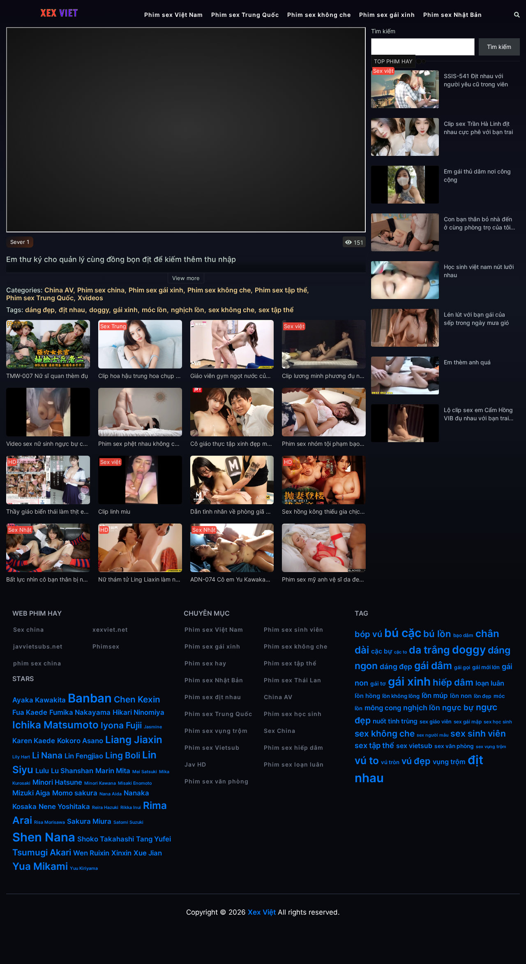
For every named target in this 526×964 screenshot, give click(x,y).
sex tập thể (275, 310)
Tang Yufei (153, 839)
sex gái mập (468, 722)
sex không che (231, 310)
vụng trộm (449, 762)
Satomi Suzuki (128, 822)
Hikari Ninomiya (138, 712)
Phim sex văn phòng (217, 781)
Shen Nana (43, 837)
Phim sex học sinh (293, 713)
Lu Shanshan (72, 771)
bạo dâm (463, 635)
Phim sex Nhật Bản (452, 14)
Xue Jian (148, 853)
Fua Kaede (29, 712)
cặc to (400, 652)
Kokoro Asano (80, 741)
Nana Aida (110, 794)
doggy (99, 310)
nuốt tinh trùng (395, 721)
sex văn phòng (454, 746)
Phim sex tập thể (281, 290)
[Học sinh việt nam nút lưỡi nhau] (405, 280)
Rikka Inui (130, 807)
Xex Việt (262, 912)
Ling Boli (122, 755)
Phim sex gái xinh (387, 14)
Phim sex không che (319, 14)
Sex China (279, 730)
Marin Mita (112, 771)
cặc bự (381, 651)
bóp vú (368, 634)
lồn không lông (401, 696)
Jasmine (153, 727)
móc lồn (154, 310)
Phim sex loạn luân (294, 764)
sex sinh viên (478, 733)
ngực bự (458, 707)
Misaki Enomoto (135, 783)
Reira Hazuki (105, 807)
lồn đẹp (482, 696)
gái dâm (433, 665)
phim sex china (37, 663)
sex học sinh (498, 722)
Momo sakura (74, 793)
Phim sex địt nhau (213, 696)
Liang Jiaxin (133, 740)
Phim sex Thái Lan (292, 680)
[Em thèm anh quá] (405, 375)
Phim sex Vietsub (212, 747)
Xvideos (90, 298)
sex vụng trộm (491, 746)
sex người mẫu (432, 735)
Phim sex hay (205, 663)
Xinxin (121, 853)
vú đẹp (416, 760)
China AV (58, 290)
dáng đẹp (40, 310)
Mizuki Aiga (31, 793)
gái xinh (125, 310)
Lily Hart (21, 757)
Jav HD (195, 764)
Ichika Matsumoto (55, 725)
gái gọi (462, 667)
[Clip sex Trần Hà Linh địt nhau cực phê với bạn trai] (405, 137)
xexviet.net (110, 629)
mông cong (383, 708)
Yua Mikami (40, 866)
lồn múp (435, 695)
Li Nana (47, 755)
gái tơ (378, 683)
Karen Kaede (33, 741)
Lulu (42, 771)
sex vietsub (414, 746)
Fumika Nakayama (80, 712)
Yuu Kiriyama (84, 868)
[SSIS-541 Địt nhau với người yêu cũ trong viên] (405, 89)
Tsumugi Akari (41, 852)
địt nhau (72, 310)
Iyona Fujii (121, 725)
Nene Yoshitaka (64, 806)
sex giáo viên (436, 721)
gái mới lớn (486, 667)
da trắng (429, 650)
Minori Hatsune (57, 782)
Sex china (28, 629)
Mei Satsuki (144, 771)
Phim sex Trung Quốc (245, 14)
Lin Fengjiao (84, 756)
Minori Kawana (100, 783)
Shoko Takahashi (105, 839)
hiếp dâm (453, 682)
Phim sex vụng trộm (216, 730)
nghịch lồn (187, 310)
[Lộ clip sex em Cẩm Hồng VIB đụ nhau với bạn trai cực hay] (405, 423)
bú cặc (402, 633)
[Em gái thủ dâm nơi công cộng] (405, 185)
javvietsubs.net (37, 646)
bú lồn (437, 633)
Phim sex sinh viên (293, 629)
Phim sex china (101, 290)
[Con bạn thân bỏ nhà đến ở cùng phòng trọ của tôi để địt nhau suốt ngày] (405, 232)
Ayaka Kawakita (39, 700)
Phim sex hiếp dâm (293, 747)
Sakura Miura (89, 821)
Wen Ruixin (91, 853)
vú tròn (390, 762)
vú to (367, 760)
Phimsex (106, 646)
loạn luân (489, 683)
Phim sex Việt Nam (173, 14)
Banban (90, 698)
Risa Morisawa (49, 822)
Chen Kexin (137, 699)
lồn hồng (367, 696)
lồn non (461, 696)
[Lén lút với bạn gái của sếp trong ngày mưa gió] (405, 328)
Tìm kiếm (383, 31)
